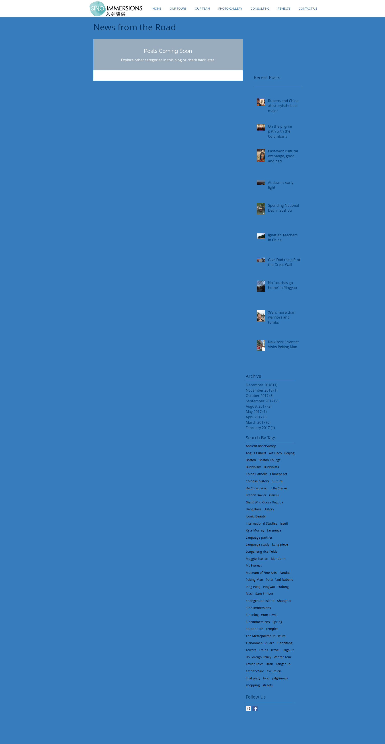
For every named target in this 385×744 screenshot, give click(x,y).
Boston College (270, 460)
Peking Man (254, 579)
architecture (255, 671)
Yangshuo (283, 664)
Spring (277, 622)
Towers (251, 650)
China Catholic (256, 474)
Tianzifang (285, 643)
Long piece (280, 544)
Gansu (274, 495)
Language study (257, 544)
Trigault (288, 650)
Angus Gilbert (256, 453)
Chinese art (278, 474)
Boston (251, 460)
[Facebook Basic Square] (255, 708)
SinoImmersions (258, 622)
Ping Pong (253, 587)
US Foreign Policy (258, 657)
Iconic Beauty (256, 516)
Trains (263, 650)
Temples (272, 629)
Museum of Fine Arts (261, 572)
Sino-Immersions (258, 608)
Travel (275, 650)
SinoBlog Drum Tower (262, 615)
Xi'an (269, 664)
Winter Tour (282, 657)
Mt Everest (254, 565)
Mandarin (278, 558)
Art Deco (275, 453)
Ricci (249, 593)
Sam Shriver (264, 593)
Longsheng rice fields (261, 551)
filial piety (253, 678)
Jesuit (284, 523)
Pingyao (269, 587)
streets (267, 685)
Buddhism (253, 467)
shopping (253, 685)
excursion (274, 671)
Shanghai (284, 601)
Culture (277, 481)
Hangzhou (253, 509)
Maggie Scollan (257, 558)
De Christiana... (257, 488)
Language (274, 530)
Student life (254, 629)
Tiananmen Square (260, 643)
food (266, 678)
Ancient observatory (261, 446)
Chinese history (257, 481)
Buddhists (271, 467)
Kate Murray (255, 530)
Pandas (284, 572)
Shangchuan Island (260, 601)
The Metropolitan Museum (266, 636)
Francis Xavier (256, 495)
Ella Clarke (279, 488)
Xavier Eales (255, 664)
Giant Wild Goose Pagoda (264, 502)
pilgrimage (280, 678)
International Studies (261, 523)
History (269, 509)
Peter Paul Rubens (279, 579)
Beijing (289, 453)
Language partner (259, 537)
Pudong (283, 587)
